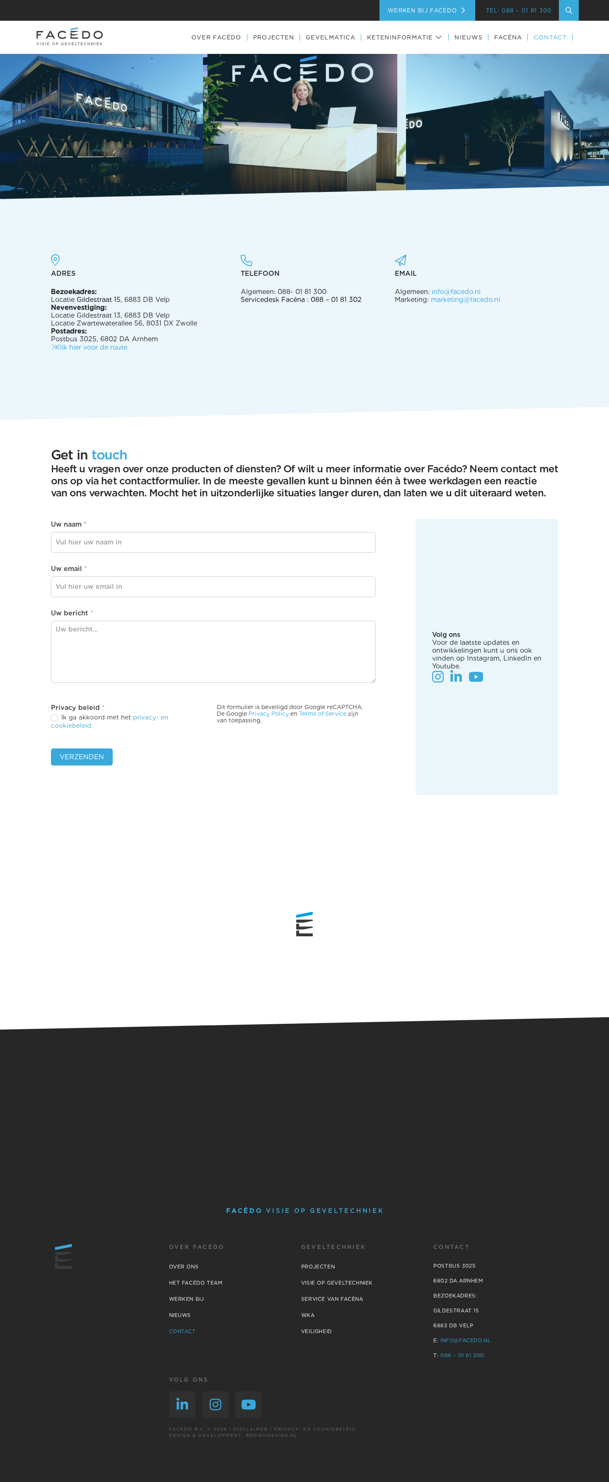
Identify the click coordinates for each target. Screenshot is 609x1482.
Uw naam (69, 524)
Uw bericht (72, 613)
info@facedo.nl (456, 292)
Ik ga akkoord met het (109, 721)
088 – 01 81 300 (461, 1355)
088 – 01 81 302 (336, 300)
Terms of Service (322, 713)
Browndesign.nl (272, 1435)
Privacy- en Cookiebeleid (315, 1428)
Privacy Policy (269, 713)
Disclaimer (250, 1428)
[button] (569, 10)
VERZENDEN (82, 757)
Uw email (69, 569)
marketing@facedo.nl (465, 300)
